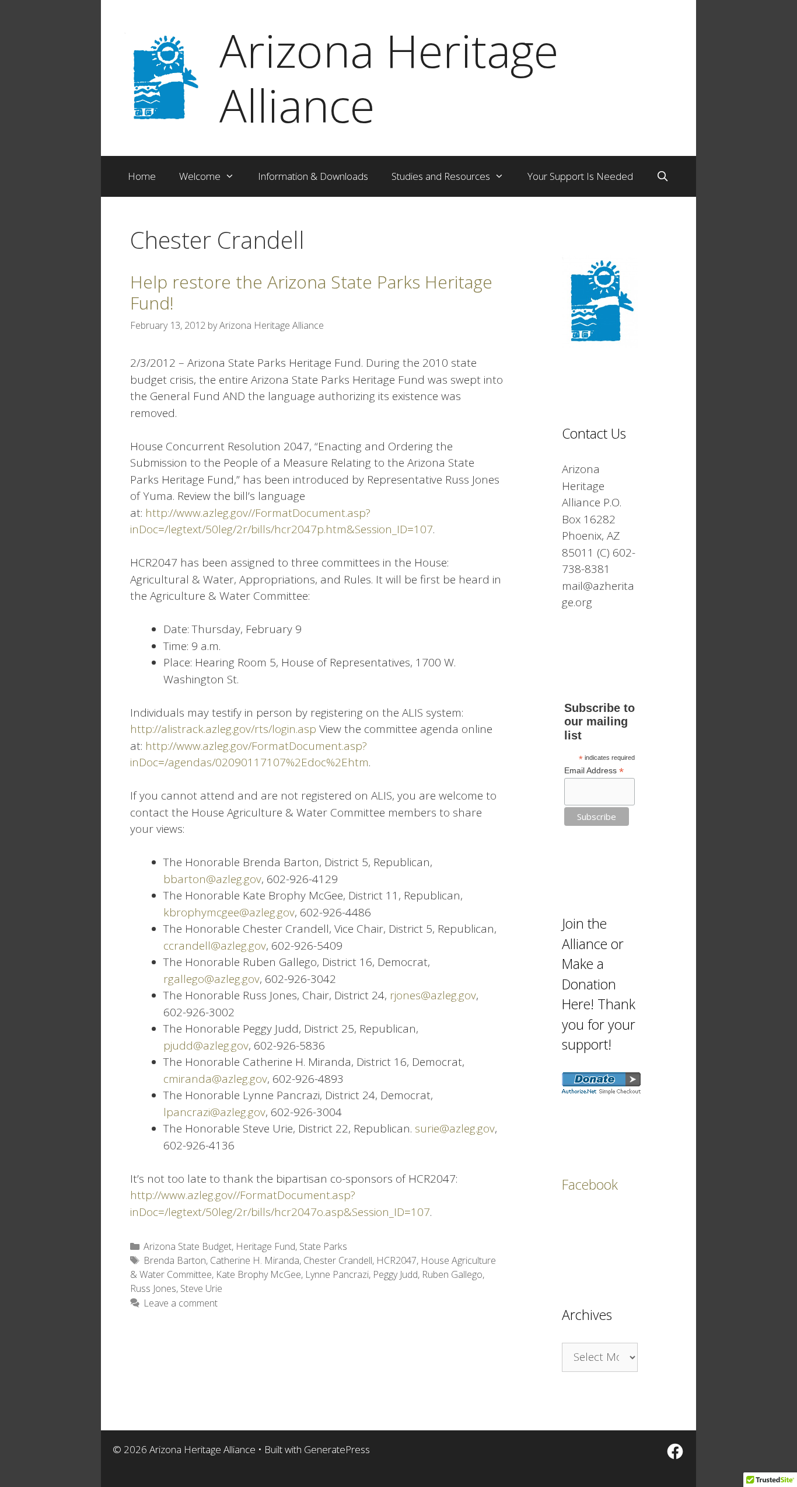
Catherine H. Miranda (254, 1260)
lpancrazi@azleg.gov (214, 1112)
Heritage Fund (265, 1246)
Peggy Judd (395, 1274)
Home (142, 176)
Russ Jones (153, 1288)
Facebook (590, 1184)
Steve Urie (201, 1288)
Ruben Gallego (452, 1274)
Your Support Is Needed (580, 176)
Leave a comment (181, 1303)
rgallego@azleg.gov (211, 978)
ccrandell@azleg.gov (214, 945)
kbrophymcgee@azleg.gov (229, 912)
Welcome (200, 176)
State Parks (323, 1246)
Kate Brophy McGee (258, 1274)
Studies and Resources (440, 176)
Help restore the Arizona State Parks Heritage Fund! (311, 292)
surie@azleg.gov (455, 1128)
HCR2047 (396, 1260)
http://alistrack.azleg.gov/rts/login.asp (223, 728)
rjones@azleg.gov (433, 995)
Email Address (594, 770)
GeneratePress (337, 1449)
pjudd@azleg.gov (206, 1045)
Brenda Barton (175, 1260)
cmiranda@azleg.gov (215, 1078)
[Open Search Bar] (663, 176)
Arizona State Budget (188, 1246)
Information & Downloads (313, 176)
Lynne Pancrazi (337, 1274)
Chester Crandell (337, 1260)
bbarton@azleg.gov (212, 879)
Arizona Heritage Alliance (388, 77)
